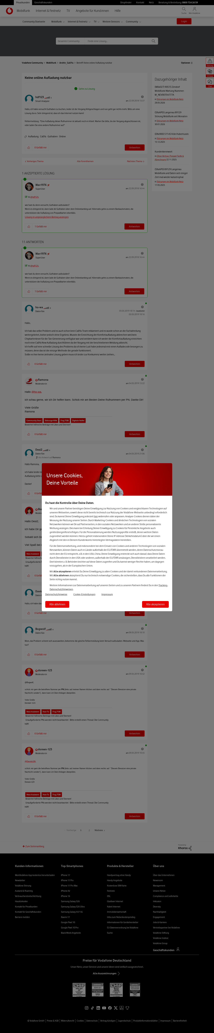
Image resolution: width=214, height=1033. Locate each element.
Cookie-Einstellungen (84, 594)
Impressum (107, 594)
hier (96, 516)
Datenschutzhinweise (56, 594)
